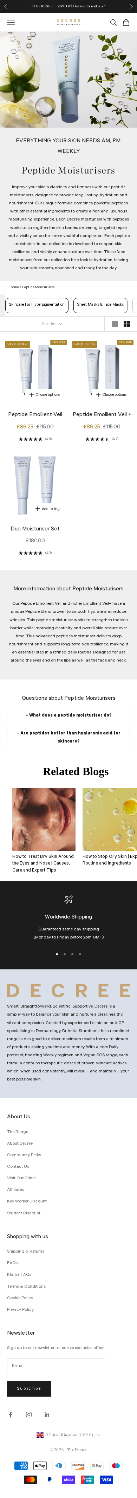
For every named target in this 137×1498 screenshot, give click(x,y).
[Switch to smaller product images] (127, 324)
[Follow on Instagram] (28, 1414)
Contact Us (18, 1167)
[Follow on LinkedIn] (47, 1414)
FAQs (12, 1263)
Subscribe (29, 1389)
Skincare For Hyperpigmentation (37, 305)
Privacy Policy (20, 1310)
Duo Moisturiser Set (35, 529)
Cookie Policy (20, 1298)
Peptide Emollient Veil (35, 415)
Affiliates (15, 1190)
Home (14, 288)
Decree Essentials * (89, 6)
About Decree (20, 1143)
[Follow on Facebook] (10, 1414)
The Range (17, 1132)
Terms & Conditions (26, 1287)
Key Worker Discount (27, 1201)
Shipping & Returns (25, 1251)
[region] (68, 918)
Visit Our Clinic (21, 1178)
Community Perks (24, 1155)
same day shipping (80, 929)
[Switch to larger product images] (115, 324)
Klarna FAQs (19, 1275)
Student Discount (23, 1213)
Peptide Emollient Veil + (102, 415)
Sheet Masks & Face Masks (100, 305)
